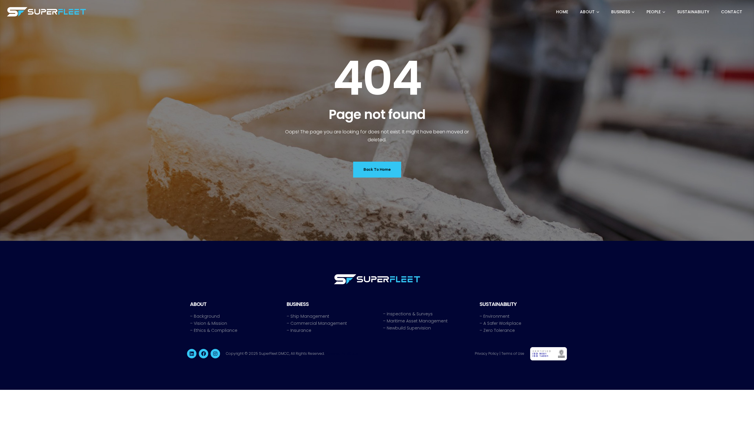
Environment (496, 316)
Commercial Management (318, 323)
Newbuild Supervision (409, 328)
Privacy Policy (487, 353)
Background (207, 316)
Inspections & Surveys (410, 314)
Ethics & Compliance (215, 330)
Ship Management (309, 316)
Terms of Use (512, 353)
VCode (352, 353)
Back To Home (377, 169)
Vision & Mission (210, 323)
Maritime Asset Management (417, 321)
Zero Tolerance (499, 330)
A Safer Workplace (502, 323)
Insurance (300, 330)
